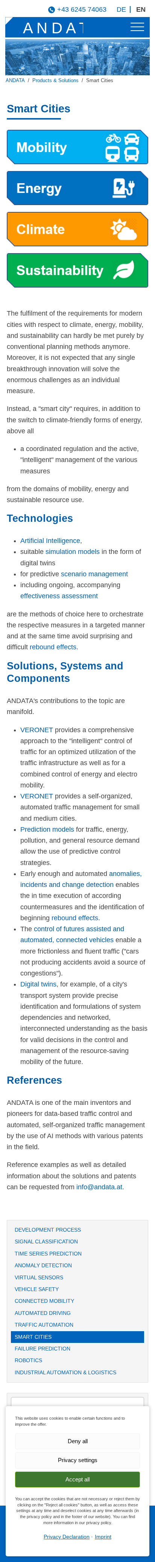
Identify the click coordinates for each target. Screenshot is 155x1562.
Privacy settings (77, 1460)
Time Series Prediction (48, 1254)
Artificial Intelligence (50, 541)
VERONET (36, 730)
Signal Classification (46, 1241)
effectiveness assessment (59, 596)
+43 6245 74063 (81, 9)
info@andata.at (99, 1187)
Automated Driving (43, 1313)
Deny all (78, 1441)
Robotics (28, 1360)
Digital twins (38, 984)
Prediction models (47, 829)
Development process (48, 1230)
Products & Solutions (55, 80)
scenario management (94, 574)
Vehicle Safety (37, 1289)
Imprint (103, 1537)
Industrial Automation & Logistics (65, 1372)
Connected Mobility (44, 1301)
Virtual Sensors (39, 1277)
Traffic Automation (44, 1325)
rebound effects (53, 647)
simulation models (73, 551)
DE (121, 9)
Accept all (77, 1479)
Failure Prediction (42, 1349)
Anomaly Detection (43, 1265)
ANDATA (15, 80)
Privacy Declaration (67, 1537)
